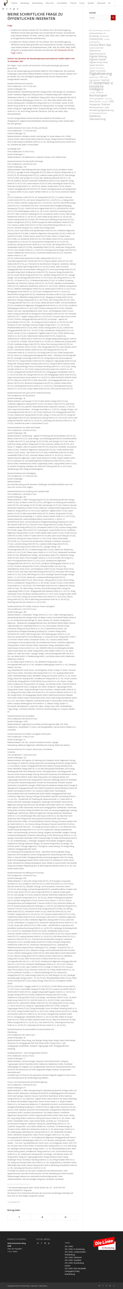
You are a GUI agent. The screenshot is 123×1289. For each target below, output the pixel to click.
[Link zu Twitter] (3, 9)
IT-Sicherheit (99, 83)
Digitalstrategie (93, 77)
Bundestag (94, 36)
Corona (107, 39)
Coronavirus (94, 42)
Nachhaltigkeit (98, 95)
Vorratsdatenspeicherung (98, 113)
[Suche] (109, 3)
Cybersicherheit (96, 48)
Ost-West (105, 102)
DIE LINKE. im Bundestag (74, 1249)
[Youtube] (49, 1243)
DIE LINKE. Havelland (73, 1260)
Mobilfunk (99, 92)
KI (112, 83)
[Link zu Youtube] (14, 9)
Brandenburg (98, 30)
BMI (90, 30)
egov (106, 77)
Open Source (95, 101)
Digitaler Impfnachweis (97, 68)
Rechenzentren (96, 107)
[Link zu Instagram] (10, 9)
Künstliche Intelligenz (96, 88)
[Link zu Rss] (17, 9)
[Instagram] (45, 1243)
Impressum (34, 1286)
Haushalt (105, 80)
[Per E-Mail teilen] (65, 1217)
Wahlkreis (95, 116)
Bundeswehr (104, 36)
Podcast (105, 104)
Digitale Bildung (98, 56)
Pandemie (94, 104)
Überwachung (97, 119)
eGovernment (94, 80)
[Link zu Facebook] (7, 9)
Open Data (108, 99)
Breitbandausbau (95, 33)
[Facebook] (41, 1243)
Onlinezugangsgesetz (96, 99)
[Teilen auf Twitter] (42, 1217)
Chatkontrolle (96, 39)
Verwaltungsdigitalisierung (101, 110)
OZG (111, 101)
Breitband (107, 30)
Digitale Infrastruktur (98, 62)
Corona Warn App (100, 44)
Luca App (92, 92)
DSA (101, 76)
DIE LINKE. (69, 1246)
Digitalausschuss (97, 53)
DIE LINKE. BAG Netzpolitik (75, 1268)
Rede (107, 107)
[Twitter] (38, 1243)
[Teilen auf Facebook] (19, 1217)
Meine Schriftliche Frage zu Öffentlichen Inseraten (35, 16)
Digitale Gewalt (97, 59)
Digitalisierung (100, 73)
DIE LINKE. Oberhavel (73, 1257)
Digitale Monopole (96, 65)
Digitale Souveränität (97, 71)
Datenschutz (95, 50)
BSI (105, 33)
